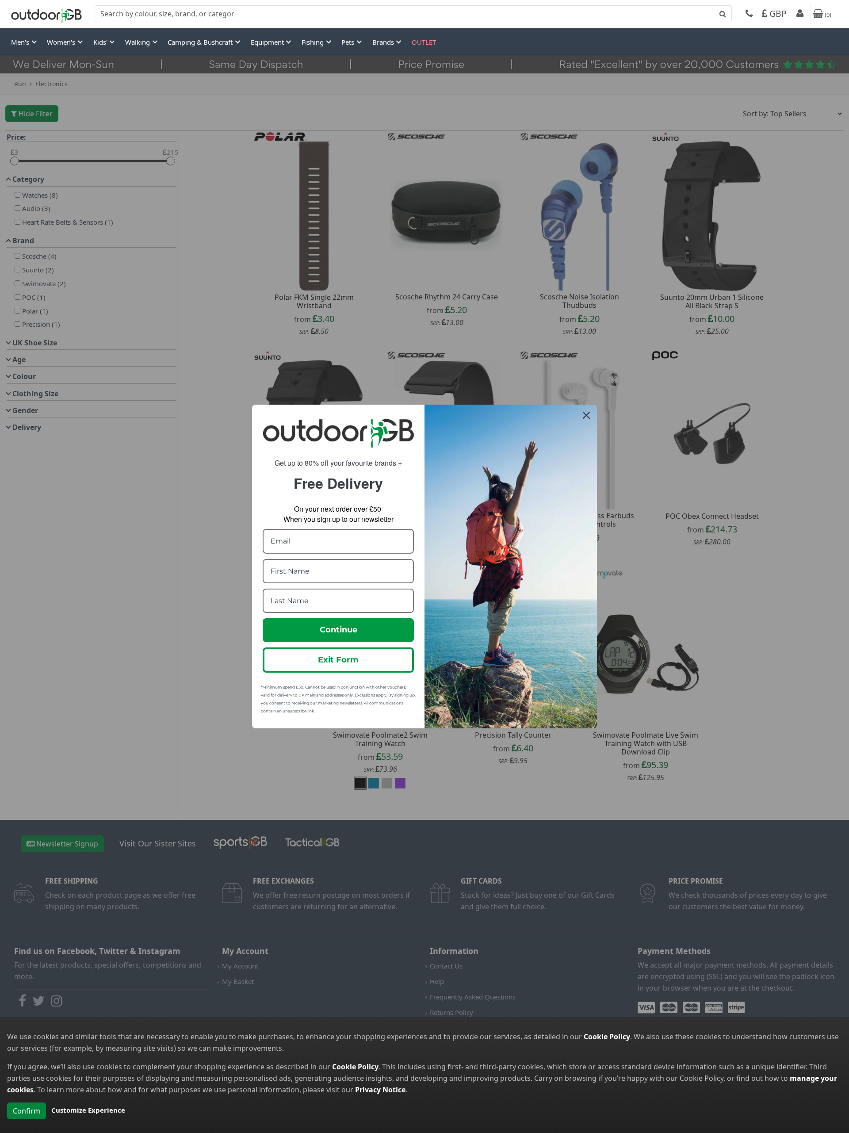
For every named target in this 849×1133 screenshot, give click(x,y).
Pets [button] (348, 42)
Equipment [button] (268, 42)
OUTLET (424, 42)
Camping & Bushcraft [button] (201, 42)
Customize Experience (88, 1110)
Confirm (26, 1111)
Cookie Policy (607, 1036)
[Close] (586, 415)
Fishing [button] (313, 42)
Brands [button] (384, 42)
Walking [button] (138, 42)
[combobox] (413, 13)
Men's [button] (21, 42)
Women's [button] (62, 42)
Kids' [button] (101, 42)
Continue (338, 630)
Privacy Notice (380, 1090)
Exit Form (338, 660)
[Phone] (749, 15)
